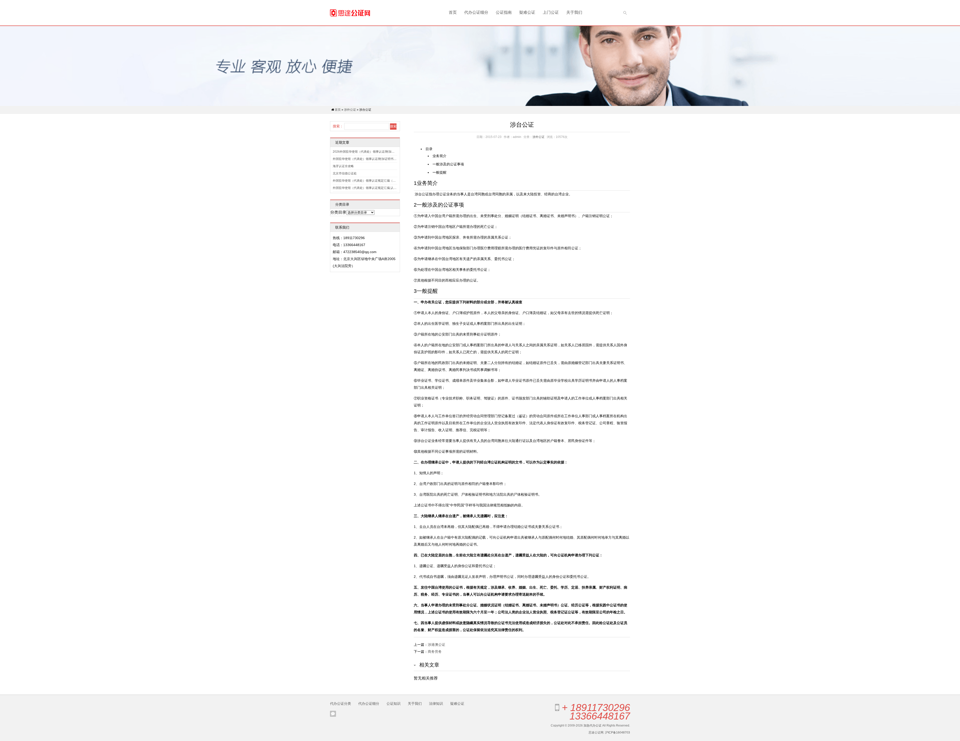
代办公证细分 (476, 12)
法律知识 (436, 704)
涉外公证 (350, 109)
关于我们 (574, 12)
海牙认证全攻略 (343, 166)
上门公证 (551, 12)
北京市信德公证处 (345, 173)
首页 (453, 12)
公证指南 (504, 12)
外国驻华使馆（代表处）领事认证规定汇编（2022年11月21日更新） (379, 180)
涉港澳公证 (436, 645)
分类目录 (338, 212)
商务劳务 (435, 652)
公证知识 (393, 704)
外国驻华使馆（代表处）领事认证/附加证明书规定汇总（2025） (375, 159)
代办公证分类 (340, 704)
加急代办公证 (593, 725)
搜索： (338, 126)
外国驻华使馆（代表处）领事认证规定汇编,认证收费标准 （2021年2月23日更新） (387, 188)
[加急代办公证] (350, 13)
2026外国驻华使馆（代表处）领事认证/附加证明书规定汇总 (372, 151)
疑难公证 (527, 12)
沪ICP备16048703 (617, 732)
